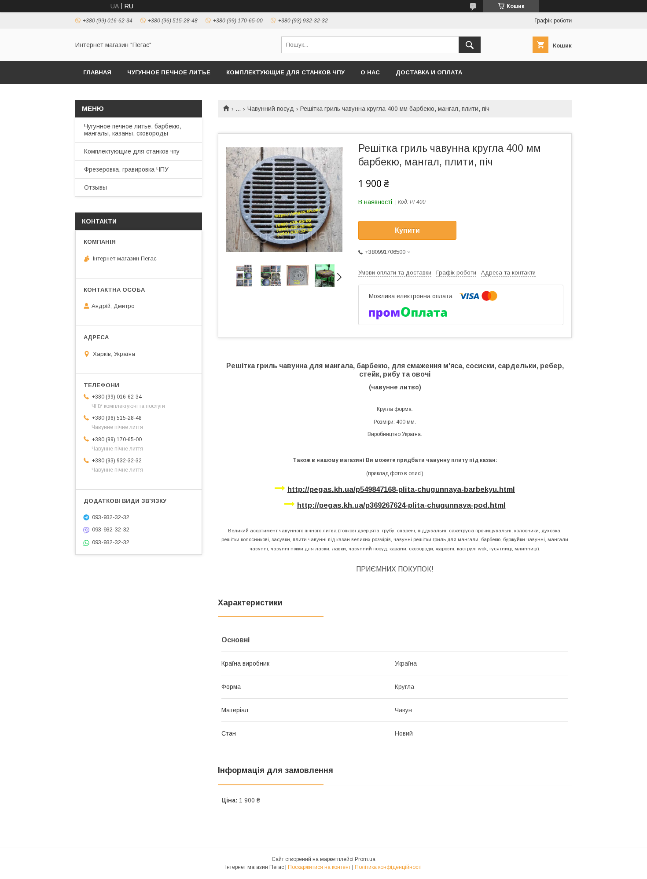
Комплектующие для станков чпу (285, 72)
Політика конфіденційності (388, 867)
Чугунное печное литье (168, 72)
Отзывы (95, 187)
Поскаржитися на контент (319, 867)
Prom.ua (365, 859)
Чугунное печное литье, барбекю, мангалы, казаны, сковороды (132, 130)
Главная (97, 72)
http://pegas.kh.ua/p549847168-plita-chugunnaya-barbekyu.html (401, 489)
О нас (370, 72)
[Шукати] (470, 45)
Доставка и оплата (429, 72)
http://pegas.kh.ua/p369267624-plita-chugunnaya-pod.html (401, 505)
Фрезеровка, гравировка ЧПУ (126, 169)
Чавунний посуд (270, 108)
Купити (407, 230)
